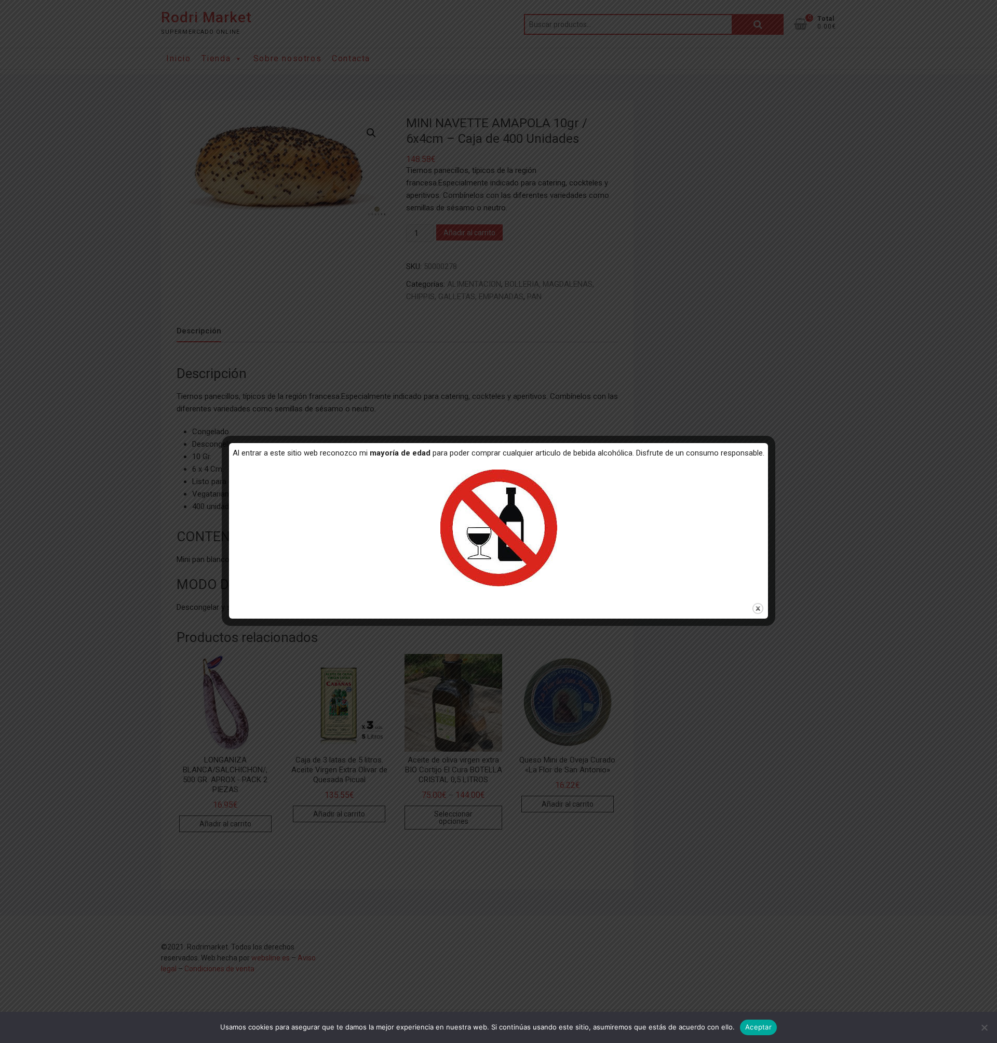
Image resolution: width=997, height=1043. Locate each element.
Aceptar (758, 1027)
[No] (984, 1027)
